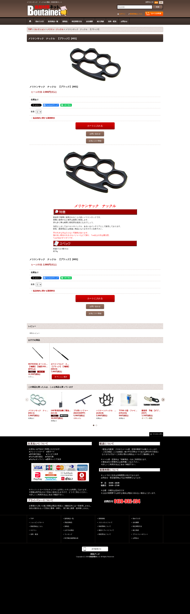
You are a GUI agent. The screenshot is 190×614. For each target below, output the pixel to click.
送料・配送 (34, 534)
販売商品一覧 (69, 518)
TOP (32, 518)
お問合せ (136, 538)
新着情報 (102, 518)
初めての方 (136, 518)
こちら (49, 495)
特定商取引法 (137, 526)
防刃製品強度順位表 (71, 538)
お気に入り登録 (95, 141)
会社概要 (136, 522)
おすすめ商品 (69, 530)
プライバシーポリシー (140, 534)
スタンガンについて (105, 522)
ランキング (68, 534)
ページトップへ (157, 434)
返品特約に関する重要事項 (44, 118)
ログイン (122, 14)
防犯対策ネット (94, 556)
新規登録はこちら (136, 14)
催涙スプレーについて (106, 530)
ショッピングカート (37, 522)
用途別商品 (68, 522)
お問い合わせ (95, 134)
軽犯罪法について (105, 534)
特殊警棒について (105, 526)
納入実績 (136, 530)
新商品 (67, 526)
